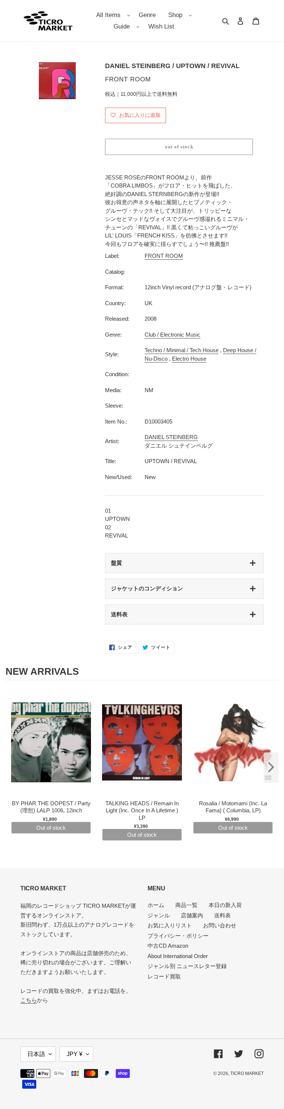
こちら (28, 1000)
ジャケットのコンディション (147, 588)
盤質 (116, 563)
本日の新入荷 (225, 905)
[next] (271, 767)
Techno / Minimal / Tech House (182, 350)
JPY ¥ (74, 1054)
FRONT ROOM (164, 256)
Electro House (189, 358)
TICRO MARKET (247, 1073)
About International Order (178, 956)
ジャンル (159, 915)
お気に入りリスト (170, 925)
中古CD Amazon (168, 946)
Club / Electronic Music (172, 334)
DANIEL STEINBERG (171, 437)
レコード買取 (164, 976)
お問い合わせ (219, 925)
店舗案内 (192, 915)
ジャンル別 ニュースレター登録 (187, 966)
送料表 (119, 614)
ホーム (156, 905)
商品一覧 (186, 905)
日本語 (36, 1054)
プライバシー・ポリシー (178, 936)
